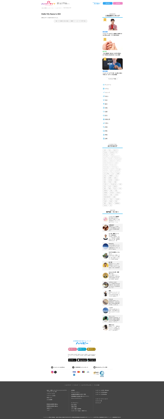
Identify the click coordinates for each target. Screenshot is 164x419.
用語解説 (105, 192)
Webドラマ (116, 150)
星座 (105, 188)
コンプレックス (118, 158)
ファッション (115, 167)
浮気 (120, 188)
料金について (49, 397)
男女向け (118, 192)
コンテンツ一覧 (98, 400)
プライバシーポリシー (75, 392)
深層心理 (107, 119)
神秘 (106, 134)
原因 (105, 177)
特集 (106, 131)
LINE (105, 150)
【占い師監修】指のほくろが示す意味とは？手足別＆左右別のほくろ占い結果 (112, 54)
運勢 (105, 203)
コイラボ (110, 158)
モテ (111, 171)
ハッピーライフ (58, 8)
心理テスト (106, 184)
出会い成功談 (73, 404)
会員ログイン (49, 408)
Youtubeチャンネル (113, 152)
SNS (110, 150)
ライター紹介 (96, 385)
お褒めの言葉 (73, 406)
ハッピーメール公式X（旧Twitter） (102, 390)
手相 (110, 186)
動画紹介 (111, 175)
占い (117, 175)
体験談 (118, 173)
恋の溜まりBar (113, 184)
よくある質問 (49, 399)
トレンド (107, 92)
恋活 (106, 115)
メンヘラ (105, 171)
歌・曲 (115, 188)
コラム (107, 88)
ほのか (112, 154)
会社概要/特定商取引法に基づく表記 (78, 394)
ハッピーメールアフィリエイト (101, 398)
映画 (110, 188)
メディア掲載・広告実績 (76, 408)
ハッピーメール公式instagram (101, 392)
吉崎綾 (110, 177)
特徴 (106, 127)
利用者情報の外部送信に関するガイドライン (80, 396)
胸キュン (105, 199)
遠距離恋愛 (117, 203)
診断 (105, 51)
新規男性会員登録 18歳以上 (52, 406)
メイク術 (118, 169)
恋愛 (106, 111)
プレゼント (106, 169)
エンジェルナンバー (115, 156)
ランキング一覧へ (112, 78)
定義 (106, 108)
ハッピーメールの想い (51, 395)
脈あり (112, 199)
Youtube (105, 152)
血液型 (111, 201)
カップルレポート (74, 402)
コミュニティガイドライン (76, 398)
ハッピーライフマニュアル (86, 385)
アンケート (108, 84)
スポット (105, 160)
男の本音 (112, 192)
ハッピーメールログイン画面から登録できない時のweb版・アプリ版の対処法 (112, 34)
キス (105, 158)
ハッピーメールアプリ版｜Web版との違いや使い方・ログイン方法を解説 (112, 74)
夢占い (116, 177)
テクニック (112, 160)
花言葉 (105, 201)
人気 (113, 173)
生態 (116, 190)
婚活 (106, 104)
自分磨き (117, 199)
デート (119, 160)
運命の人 (110, 203)
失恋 (106, 100)
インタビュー (106, 156)
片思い (107, 123)
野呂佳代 (105, 205)
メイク (112, 169)
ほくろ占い (106, 154)
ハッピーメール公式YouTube (101, 394)
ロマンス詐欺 (106, 173)
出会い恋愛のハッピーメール (47, 8)
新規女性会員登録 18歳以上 (52, 404)
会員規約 (73, 390)
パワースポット (106, 167)
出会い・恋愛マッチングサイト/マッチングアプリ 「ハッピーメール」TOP (57, 391)
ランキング (117, 171)
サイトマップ (98, 402)
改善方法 (115, 186)
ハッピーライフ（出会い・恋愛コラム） (79, 410)
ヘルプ (48, 410)
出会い (105, 31)
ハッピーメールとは (51, 393)
